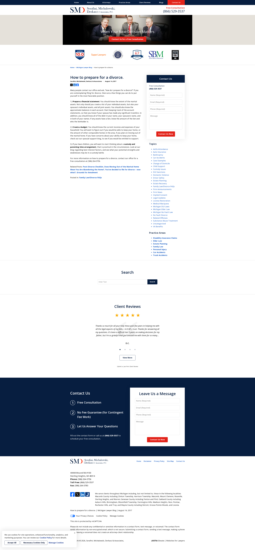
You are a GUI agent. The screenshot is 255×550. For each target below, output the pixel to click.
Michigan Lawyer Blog (84, 67)
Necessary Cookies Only (34, 542)
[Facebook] (72, 494)
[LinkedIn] (82, 494)
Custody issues (159, 169)
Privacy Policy (159, 461)
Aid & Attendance (160, 149)
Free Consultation (175, 7)
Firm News (157, 192)
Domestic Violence (161, 175)
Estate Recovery (160, 183)
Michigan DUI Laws (161, 206)
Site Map (170, 461)
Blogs (161, 2)
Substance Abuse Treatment (165, 221)
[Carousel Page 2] (125, 349)
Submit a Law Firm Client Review (127, 366)
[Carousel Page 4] (134, 349)
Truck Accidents (160, 255)
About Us (90, 2)
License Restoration (161, 201)
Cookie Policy (101, 516)
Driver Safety (158, 178)
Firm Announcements (162, 189)
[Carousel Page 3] (130, 349)
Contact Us (176, 2)
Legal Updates (159, 198)
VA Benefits (158, 226)
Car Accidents (159, 158)
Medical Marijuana (161, 203)
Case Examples (159, 160)
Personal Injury (160, 249)
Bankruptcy (158, 155)
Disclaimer (148, 461)
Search (127, 272)
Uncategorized (159, 223)
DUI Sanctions (159, 172)
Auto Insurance (159, 152)
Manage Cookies (117, 516)
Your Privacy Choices (85, 516)
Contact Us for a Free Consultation (127, 39)
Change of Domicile (161, 163)
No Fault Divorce (160, 215)
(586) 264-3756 (84, 479)
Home (76, 2)
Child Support (159, 166)
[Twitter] (77, 494)
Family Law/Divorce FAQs (90, 177)
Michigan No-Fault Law (163, 212)
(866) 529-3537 (174, 11)
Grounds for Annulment (87, 172)
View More (127, 357)
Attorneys (106, 2)
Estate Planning (160, 180)
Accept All (12, 542)
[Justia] (87, 494)
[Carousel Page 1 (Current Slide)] (120, 349)
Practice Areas (124, 2)
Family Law (158, 246)
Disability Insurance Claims (165, 238)
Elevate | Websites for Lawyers (168, 540)
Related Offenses (160, 218)
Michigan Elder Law (161, 209)
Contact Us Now (165, 134)
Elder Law (157, 241)
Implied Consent (160, 195)
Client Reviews (145, 2)
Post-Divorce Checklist (93, 166)
